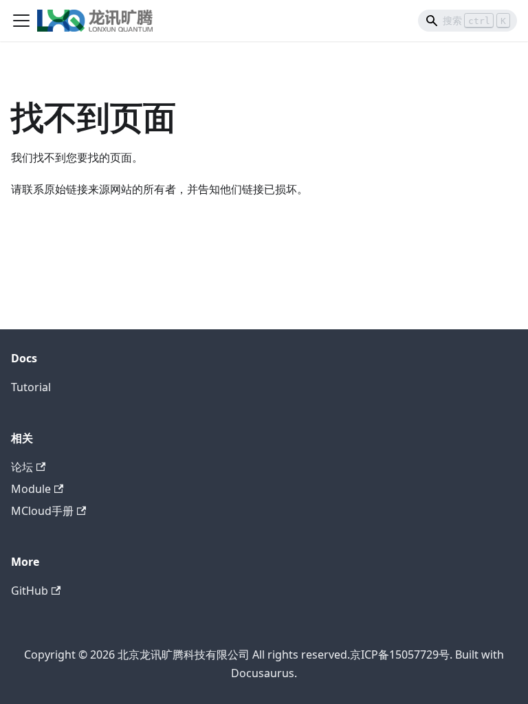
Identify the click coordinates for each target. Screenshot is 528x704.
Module (31, 488)
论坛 (22, 466)
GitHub (29, 590)
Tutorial (31, 387)
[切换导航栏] (21, 20)
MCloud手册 (42, 510)
